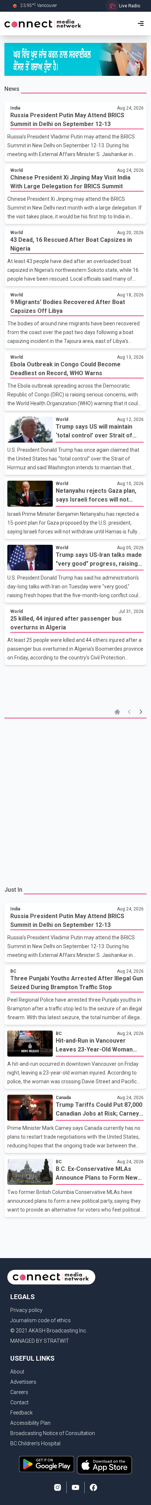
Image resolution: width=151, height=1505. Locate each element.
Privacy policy (26, 1310)
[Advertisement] (75, 801)
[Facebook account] (93, 1487)
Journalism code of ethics (40, 1320)
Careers (19, 1392)
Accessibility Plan (30, 1423)
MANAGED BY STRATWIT (39, 1341)
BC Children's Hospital (35, 1443)
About (17, 1372)
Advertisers (23, 1382)
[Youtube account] (75, 1487)
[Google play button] (46, 1465)
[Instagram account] (57, 1487)
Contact (19, 1402)
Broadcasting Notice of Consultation (52, 1433)
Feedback (21, 1413)
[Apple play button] (104, 1465)
